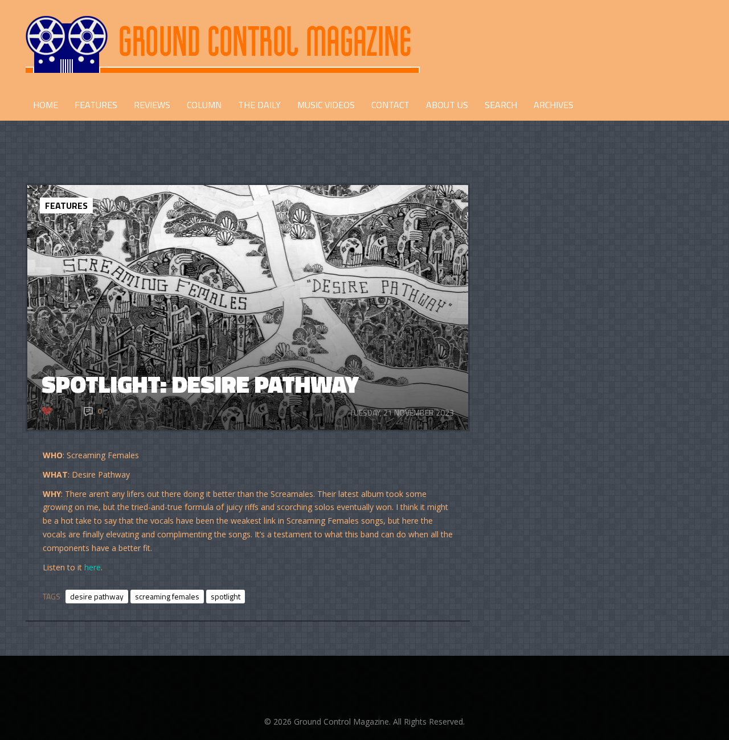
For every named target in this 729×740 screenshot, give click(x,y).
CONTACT (390, 105)
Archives (554, 105)
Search (501, 105)
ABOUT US (447, 105)
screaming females (167, 596)
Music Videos (326, 105)
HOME (45, 105)
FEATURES (96, 105)
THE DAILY (259, 105)
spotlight (225, 596)
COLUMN (204, 105)
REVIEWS (152, 105)
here (92, 567)
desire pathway (97, 596)
